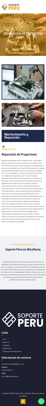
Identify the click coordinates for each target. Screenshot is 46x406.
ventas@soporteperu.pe (10, 376)
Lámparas (6, 345)
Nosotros (6, 342)
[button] (41, 401)
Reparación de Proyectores (12, 351)
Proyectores (7, 348)
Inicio (5, 339)
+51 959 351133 (7, 370)
